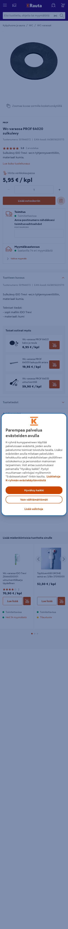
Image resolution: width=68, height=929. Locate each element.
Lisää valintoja (33, 508)
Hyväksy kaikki (34, 490)
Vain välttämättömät (34, 499)
